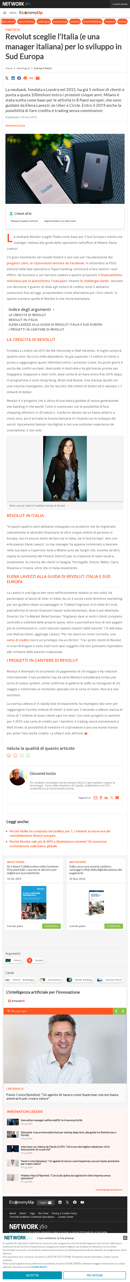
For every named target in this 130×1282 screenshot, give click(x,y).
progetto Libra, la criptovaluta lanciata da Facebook (45, 263)
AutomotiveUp (29, 21)
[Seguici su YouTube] (82, 1202)
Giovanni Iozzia (15, 125)
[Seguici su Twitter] (67, 1202)
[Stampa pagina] (25, 78)
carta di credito (18, 640)
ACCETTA (32, 1275)
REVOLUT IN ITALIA (23, 320)
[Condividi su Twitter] (6, 78)
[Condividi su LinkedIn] (13, 78)
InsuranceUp (63, 21)
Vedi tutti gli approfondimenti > (109, 1189)
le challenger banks (94, 281)
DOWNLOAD (51, 926)
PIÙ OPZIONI (95, 1275)
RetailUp (78, 21)
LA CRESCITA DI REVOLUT (27, 315)
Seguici (43, 1202)
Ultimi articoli (11, 21)
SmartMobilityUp (95, 21)
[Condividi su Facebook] (19, 78)
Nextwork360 (16, 1232)
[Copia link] (31, 78)
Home (9, 68)
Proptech (113, 21)
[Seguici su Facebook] (75, 1202)
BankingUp (47, 21)
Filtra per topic (18, 1011)
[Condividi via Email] (37, 78)
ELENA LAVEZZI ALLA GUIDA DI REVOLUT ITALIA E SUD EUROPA (55, 324)
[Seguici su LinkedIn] (60, 1202)
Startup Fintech (43, 68)
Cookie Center (65, 1216)
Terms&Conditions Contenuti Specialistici (32, 1216)
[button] (9, 13)
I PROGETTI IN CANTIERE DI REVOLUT (36, 329)
